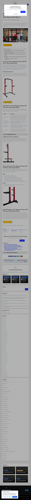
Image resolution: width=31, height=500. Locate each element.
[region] (10, 494)
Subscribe (23, 11)
